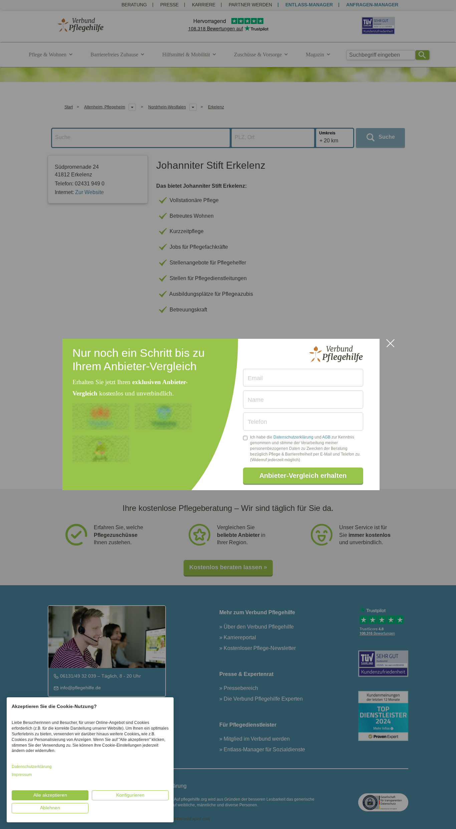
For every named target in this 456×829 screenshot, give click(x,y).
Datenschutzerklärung (293, 437)
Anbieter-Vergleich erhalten (303, 475)
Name (256, 399)
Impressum (22, 774)
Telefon (257, 422)
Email (255, 378)
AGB (326, 437)
